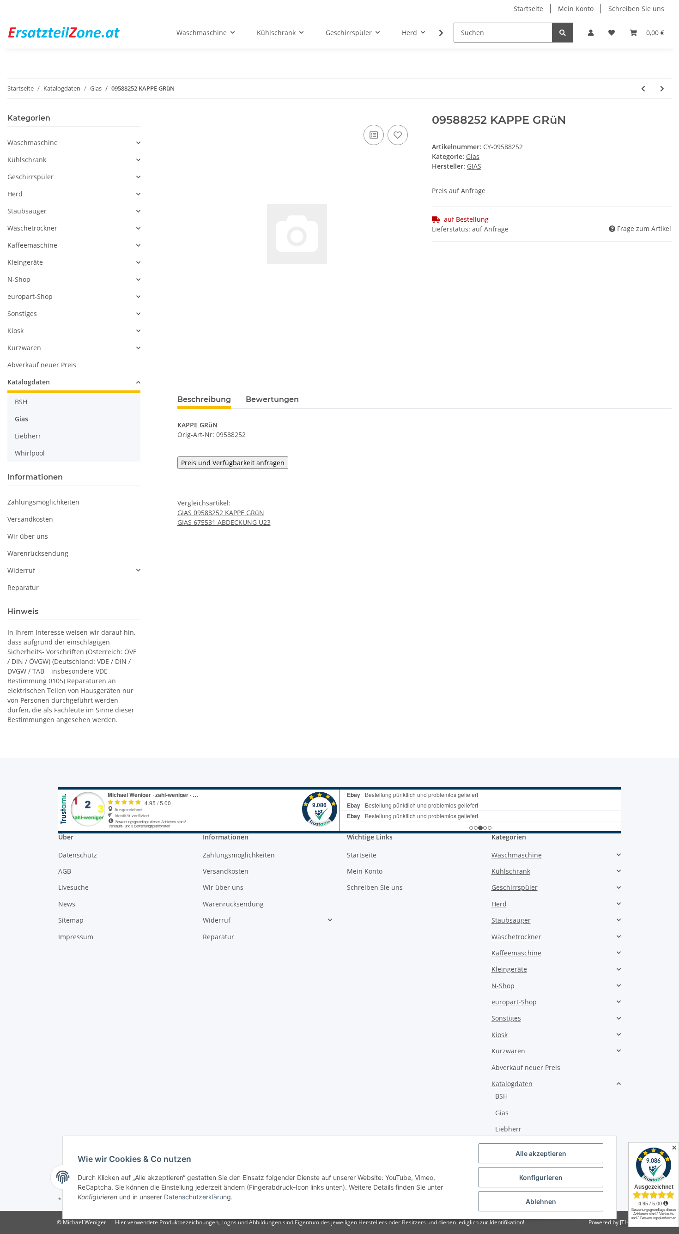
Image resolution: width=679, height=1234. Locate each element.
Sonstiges (22, 313)
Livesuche (73, 887)
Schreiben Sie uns (636, 8)
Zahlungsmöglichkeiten (43, 502)
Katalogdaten (28, 381)
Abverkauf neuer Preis (41, 364)
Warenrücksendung (37, 553)
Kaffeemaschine (32, 245)
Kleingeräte (25, 262)
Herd (15, 193)
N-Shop (18, 279)
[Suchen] (562, 33)
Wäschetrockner (32, 228)
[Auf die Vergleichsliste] (374, 135)
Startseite (528, 8)
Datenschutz (77, 855)
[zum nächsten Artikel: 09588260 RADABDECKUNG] (662, 88)
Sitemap (71, 920)
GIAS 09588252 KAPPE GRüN (220, 512)
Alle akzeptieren (540, 1153)
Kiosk (15, 330)
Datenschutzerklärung (197, 1197)
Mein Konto (576, 8)
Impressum (75, 936)
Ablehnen (541, 1201)
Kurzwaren (24, 347)
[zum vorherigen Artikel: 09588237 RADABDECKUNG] (643, 88)
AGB (64, 871)
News (66, 904)
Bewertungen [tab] (272, 399)
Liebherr (28, 436)
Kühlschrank (26, 159)
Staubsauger (27, 211)
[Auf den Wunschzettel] (398, 135)
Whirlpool (30, 453)
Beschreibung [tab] (204, 399)
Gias (472, 156)
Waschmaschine (32, 142)
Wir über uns (27, 536)
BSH (21, 401)
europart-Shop (30, 296)
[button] (591, 33)
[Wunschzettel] (611, 33)
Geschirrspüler (30, 176)
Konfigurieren (541, 1177)
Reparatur (23, 587)
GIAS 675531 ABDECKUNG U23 (224, 522)
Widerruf (21, 570)
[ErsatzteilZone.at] (75, 33)
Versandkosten (30, 519)
